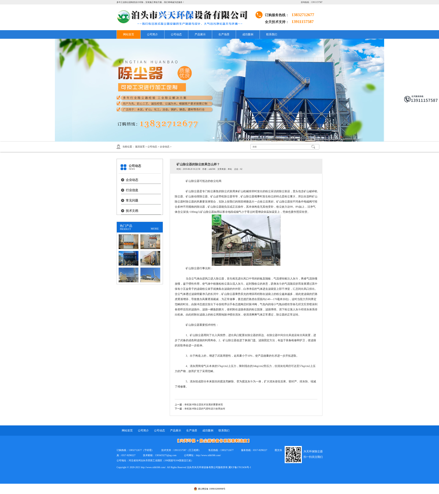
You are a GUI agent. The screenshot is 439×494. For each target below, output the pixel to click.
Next (424, 90)
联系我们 (271, 34)
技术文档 (132, 210)
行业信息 (132, 190)
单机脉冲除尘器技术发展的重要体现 (203, 404)
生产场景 (223, 34)
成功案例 (247, 34)
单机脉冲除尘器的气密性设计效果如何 (204, 408)
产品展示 (200, 34)
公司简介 (152, 34)
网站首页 (128, 34)
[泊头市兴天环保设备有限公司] (185, 17)
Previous (15, 90)
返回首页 (140, 146)
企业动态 (164, 146)
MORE (155, 228)
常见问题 (132, 200)
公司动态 (176, 34)
